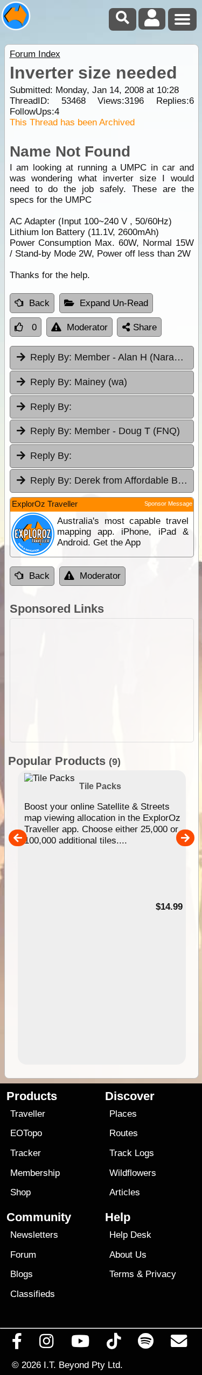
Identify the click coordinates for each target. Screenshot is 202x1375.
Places (123, 1114)
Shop (20, 1192)
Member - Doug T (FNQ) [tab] (105, 431)
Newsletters (34, 1235)
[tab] (102, 407)
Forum (23, 1255)
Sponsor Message (168, 503)
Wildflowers (132, 1173)
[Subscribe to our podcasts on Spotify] (146, 1343)
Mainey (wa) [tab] (78, 382)
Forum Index (35, 54)
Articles (124, 1192)
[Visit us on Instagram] (47, 1343)
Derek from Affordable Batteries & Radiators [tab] (112, 480)
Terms (121, 1274)
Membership (35, 1173)
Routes (123, 1133)
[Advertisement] (101, 680)
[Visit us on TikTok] (113, 1343)
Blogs (21, 1274)
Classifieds (32, 1294)
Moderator (87, 327)
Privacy (160, 1274)
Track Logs (131, 1153)
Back (39, 303)
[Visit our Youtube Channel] (80, 1343)
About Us (128, 1255)
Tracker (25, 1153)
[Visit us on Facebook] (17, 1343)
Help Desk (130, 1235)
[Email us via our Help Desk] (179, 1343)
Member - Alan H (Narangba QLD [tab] (112, 357)
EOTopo (26, 1133)
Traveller (27, 1114)
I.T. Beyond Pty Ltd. (83, 1364)
